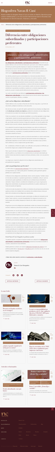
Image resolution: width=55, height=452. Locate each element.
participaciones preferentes (20, 73)
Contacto (20, 439)
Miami (20, 435)
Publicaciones (33, 424)
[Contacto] (53, 211)
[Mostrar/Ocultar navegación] (2, 3)
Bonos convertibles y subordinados (34, 382)
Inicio (2, 25)
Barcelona (28, 432)
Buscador (40, 446)
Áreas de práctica (22, 424)
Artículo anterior (12, 281)
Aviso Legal (33, 446)
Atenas (27, 435)
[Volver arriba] (52, 409)
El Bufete (20, 428)
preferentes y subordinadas (34, 257)
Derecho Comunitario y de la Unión (37, 306)
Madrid (20, 432)
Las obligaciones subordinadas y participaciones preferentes (22, 63)
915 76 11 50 (21, 249)
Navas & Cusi (21, 420)
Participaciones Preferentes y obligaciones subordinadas (18, 31)
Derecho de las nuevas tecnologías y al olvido (13, 343)
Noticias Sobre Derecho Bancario (37, 343)
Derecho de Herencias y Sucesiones (11, 305)
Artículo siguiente (42, 281)
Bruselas (37, 432)
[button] (53, 215)
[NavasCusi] (27, 3)
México (34, 435)
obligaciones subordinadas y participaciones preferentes (27, 241)
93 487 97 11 (29, 249)
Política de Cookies (24, 446)
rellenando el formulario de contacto (35, 247)
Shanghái (45, 432)
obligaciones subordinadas (33, 151)
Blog (42, 424)
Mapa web (15, 446)
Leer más (7, 319)
